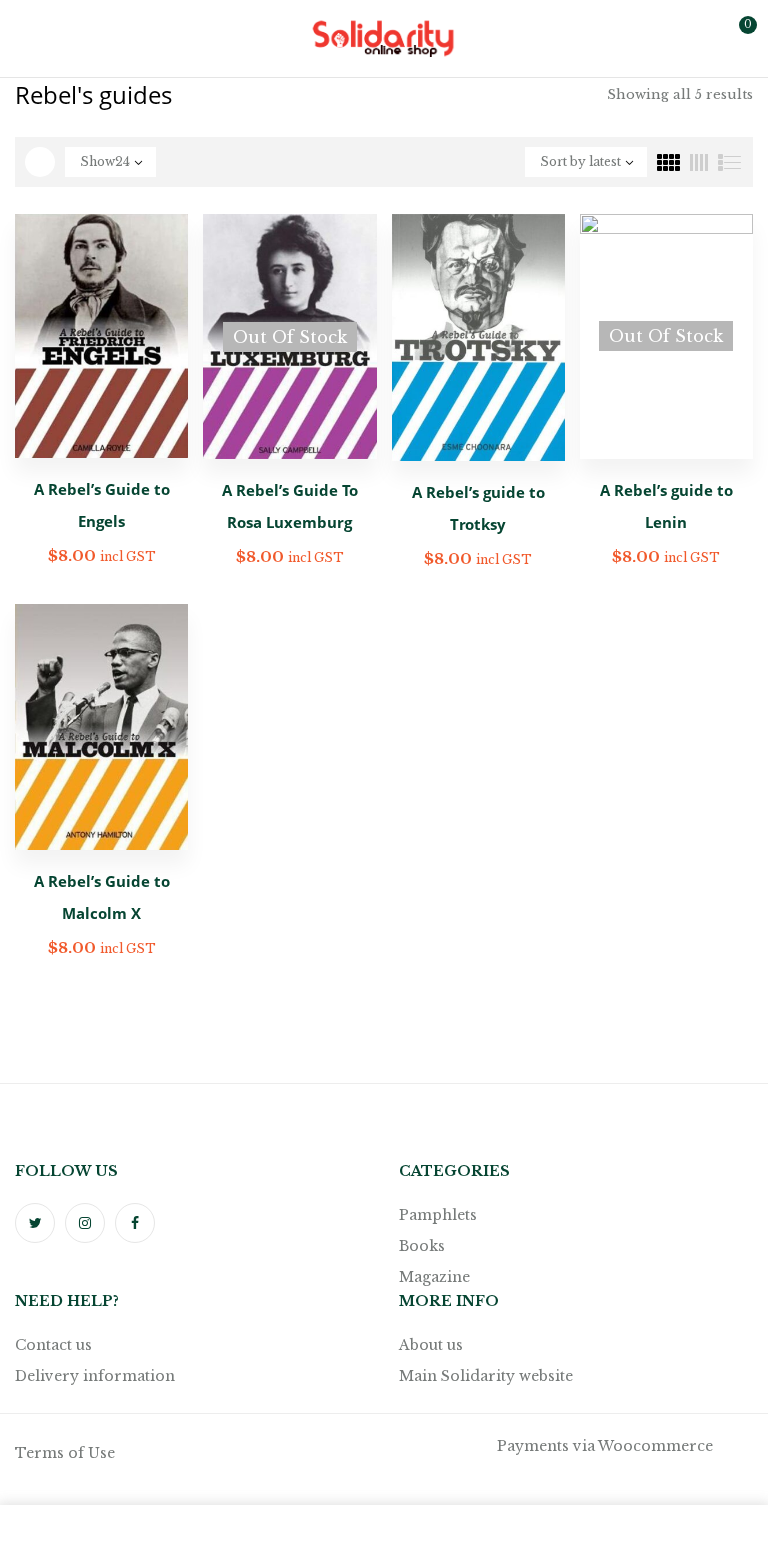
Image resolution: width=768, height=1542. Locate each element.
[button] (736, 37)
